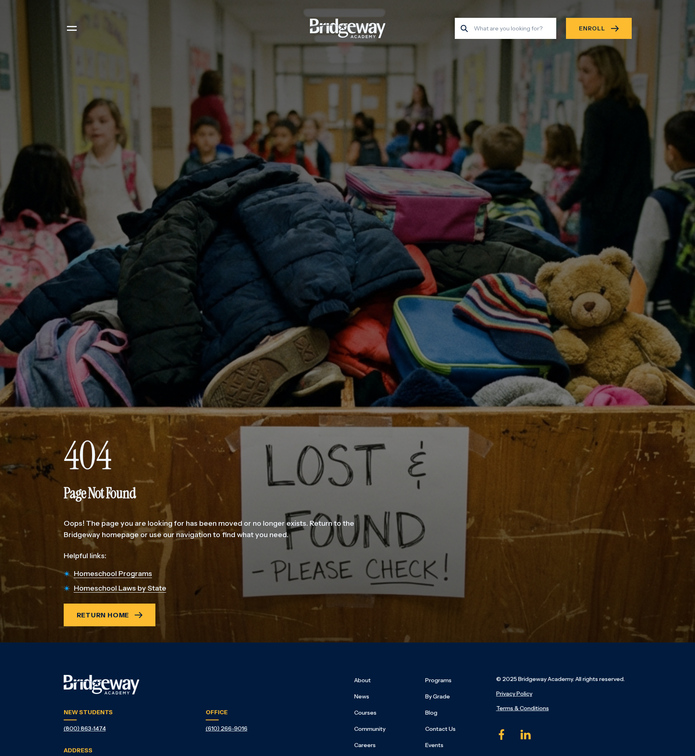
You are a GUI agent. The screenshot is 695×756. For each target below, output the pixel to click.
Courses (365, 712)
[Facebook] (501, 734)
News (361, 696)
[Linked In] (526, 734)
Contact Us (440, 728)
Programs (438, 680)
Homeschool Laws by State (120, 588)
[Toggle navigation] (72, 28)
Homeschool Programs (113, 573)
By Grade (437, 696)
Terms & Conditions (522, 708)
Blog (431, 712)
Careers (365, 745)
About (362, 680)
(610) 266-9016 (226, 728)
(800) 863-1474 (85, 728)
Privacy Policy (514, 693)
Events (434, 745)
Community (369, 728)
